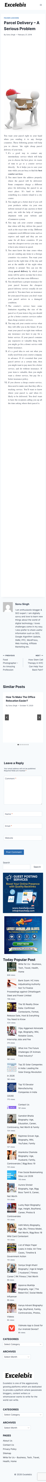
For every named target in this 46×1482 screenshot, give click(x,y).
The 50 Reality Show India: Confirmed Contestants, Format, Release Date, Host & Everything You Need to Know (23, 1012)
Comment (10, 778)
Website (9, 838)
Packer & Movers (11, 18)
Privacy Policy (9, 1449)
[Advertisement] (23, 63)
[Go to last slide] (7, 717)
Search (6, 862)
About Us (7, 1440)
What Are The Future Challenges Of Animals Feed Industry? (29, 1052)
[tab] (18, 744)
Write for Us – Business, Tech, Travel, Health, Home (30, 968)
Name (9, 814)
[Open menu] (41, 5)
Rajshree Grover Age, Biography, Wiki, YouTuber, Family (28, 1140)
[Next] (39, 717)
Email (8, 826)
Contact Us (23, 1104)
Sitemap (7, 1453)
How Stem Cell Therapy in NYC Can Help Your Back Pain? (35, 663)
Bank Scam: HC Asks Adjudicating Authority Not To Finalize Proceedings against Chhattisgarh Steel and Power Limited (23, 988)
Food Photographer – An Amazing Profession (10, 663)
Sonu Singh (10, 35)
